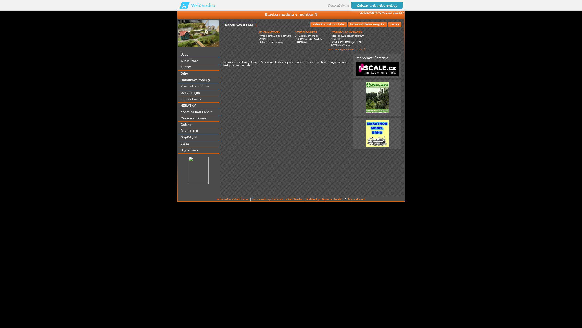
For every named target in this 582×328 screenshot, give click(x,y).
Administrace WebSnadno (233, 199)
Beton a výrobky (269, 32)
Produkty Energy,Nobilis (346, 32)
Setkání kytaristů (306, 32)
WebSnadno (203, 5)
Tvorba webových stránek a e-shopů (346, 49)
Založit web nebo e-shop (377, 5)
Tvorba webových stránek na (277, 199)
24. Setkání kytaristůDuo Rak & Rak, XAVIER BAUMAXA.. (308, 39)
